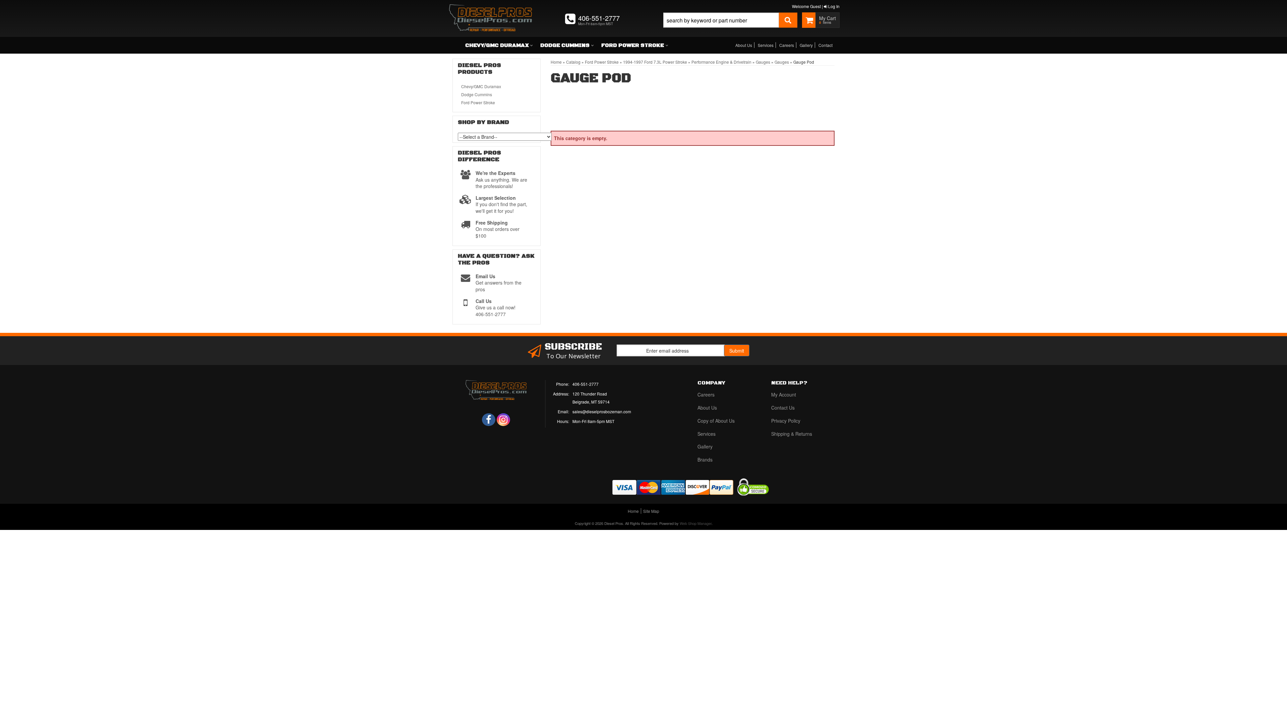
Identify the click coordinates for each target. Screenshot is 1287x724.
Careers (786, 45)
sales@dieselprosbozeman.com (601, 411)
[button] (730, 27)
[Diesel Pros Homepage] (490, 12)
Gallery (806, 45)
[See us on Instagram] (503, 419)
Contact (825, 45)
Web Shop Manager (696, 523)
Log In (833, 6)
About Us (743, 45)
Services (766, 45)
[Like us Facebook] (488, 419)
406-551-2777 (585, 384)
